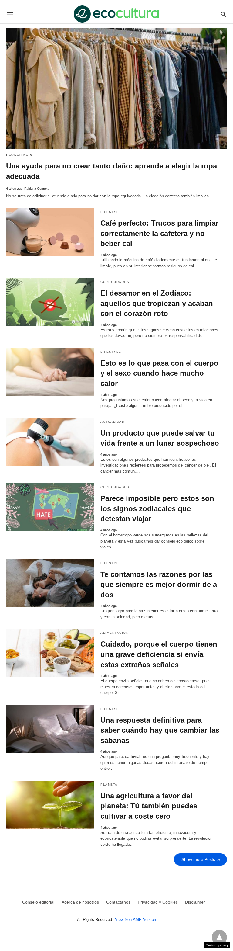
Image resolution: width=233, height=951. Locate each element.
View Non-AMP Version (135, 919)
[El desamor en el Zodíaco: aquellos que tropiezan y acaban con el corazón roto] (50, 302)
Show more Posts (198, 859)
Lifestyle (110, 211)
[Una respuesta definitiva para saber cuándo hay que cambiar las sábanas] (50, 729)
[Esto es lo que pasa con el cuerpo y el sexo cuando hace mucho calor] (50, 372)
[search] (223, 14)
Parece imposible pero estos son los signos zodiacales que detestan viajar (157, 508)
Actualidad (112, 421)
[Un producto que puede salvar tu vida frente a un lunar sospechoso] (50, 442)
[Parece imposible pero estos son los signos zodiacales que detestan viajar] (50, 507)
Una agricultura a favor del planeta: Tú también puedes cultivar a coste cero (148, 806)
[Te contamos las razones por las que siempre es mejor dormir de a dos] (50, 583)
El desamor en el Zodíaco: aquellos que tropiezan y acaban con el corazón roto (156, 303)
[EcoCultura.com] (116, 14)
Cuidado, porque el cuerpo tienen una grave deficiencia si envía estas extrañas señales (158, 654)
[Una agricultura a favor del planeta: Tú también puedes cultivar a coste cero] (50, 805)
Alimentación (114, 632)
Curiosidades (114, 281)
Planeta (109, 784)
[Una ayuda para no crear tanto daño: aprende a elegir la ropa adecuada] (116, 88)
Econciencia (19, 155)
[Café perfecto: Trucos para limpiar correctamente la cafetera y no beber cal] (50, 232)
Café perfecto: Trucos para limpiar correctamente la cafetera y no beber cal (159, 233)
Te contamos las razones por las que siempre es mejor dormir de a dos (158, 584)
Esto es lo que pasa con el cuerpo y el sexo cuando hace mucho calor (159, 373)
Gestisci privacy (217, 945)
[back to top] (219, 937)
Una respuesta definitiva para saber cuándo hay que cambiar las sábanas (159, 730)
